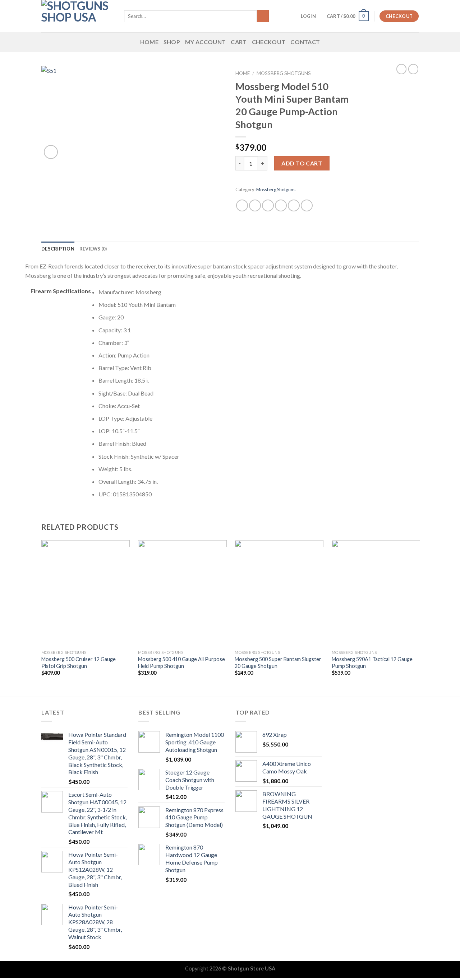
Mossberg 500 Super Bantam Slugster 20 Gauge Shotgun (278, 662)
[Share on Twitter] (255, 205)
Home (149, 41)
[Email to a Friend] (268, 205)
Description (57, 249)
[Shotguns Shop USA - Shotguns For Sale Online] (77, 16)
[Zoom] (51, 152)
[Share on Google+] (294, 205)
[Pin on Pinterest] (281, 205)
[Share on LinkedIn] (307, 205)
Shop (172, 41)
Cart (239, 41)
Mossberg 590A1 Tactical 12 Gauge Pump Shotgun (372, 662)
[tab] (57, 249)
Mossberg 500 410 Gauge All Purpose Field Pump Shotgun (181, 662)
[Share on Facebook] (242, 205)
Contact (305, 41)
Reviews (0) (93, 249)
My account (205, 41)
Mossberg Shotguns (284, 73)
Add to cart (301, 163)
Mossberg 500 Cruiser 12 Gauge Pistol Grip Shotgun (78, 662)
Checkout (269, 41)
